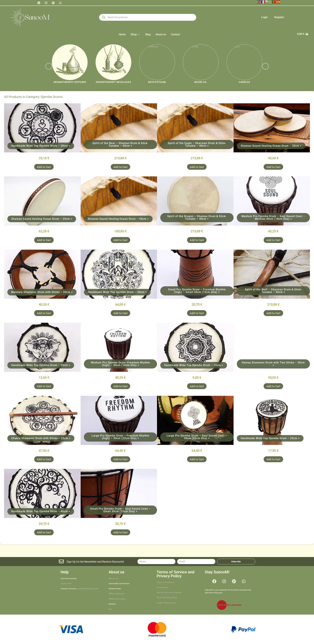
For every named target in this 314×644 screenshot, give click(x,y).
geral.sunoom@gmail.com (87, 589)
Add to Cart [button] (44, 167)
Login (264, 17)
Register (279, 17)
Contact (175, 34)
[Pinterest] (53, 3)
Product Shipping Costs (166, 603)
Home (122, 34)
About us (161, 34)
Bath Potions (157, 82)
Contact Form (66, 584)
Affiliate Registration (117, 599)
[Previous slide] (48, 66)
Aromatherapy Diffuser (69, 82)
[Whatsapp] (60, 3)
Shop (134, 34)
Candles (244, 82)
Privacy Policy (162, 587)
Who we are (113, 578)
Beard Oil (200, 82)
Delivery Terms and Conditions (169, 593)
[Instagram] (46, 3)
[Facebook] (39, 3)
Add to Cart (197, 167)
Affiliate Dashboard (116, 594)
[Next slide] (265, 66)
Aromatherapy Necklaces (113, 82)
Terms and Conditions (165, 582)
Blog (148, 34)
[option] (70, 66)
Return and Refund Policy (167, 598)
